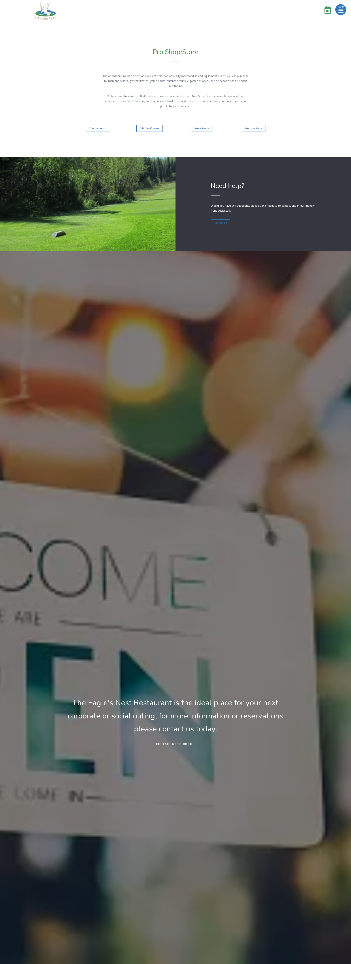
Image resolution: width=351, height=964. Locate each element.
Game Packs (201, 128)
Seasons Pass (253, 128)
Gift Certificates (149, 128)
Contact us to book (174, 744)
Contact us (220, 223)
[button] (340, 9)
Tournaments (97, 128)
